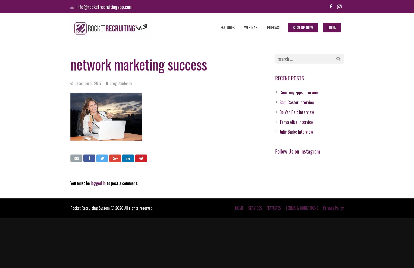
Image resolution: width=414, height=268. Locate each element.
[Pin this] (141, 158)
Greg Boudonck (120, 83)
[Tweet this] (102, 158)
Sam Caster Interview (297, 102)
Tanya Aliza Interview (297, 122)
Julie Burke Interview (296, 132)
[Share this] (89, 158)
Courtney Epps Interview (299, 92)
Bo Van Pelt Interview (297, 112)
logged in (98, 183)
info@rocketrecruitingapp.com (104, 6)
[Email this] (76, 158)
